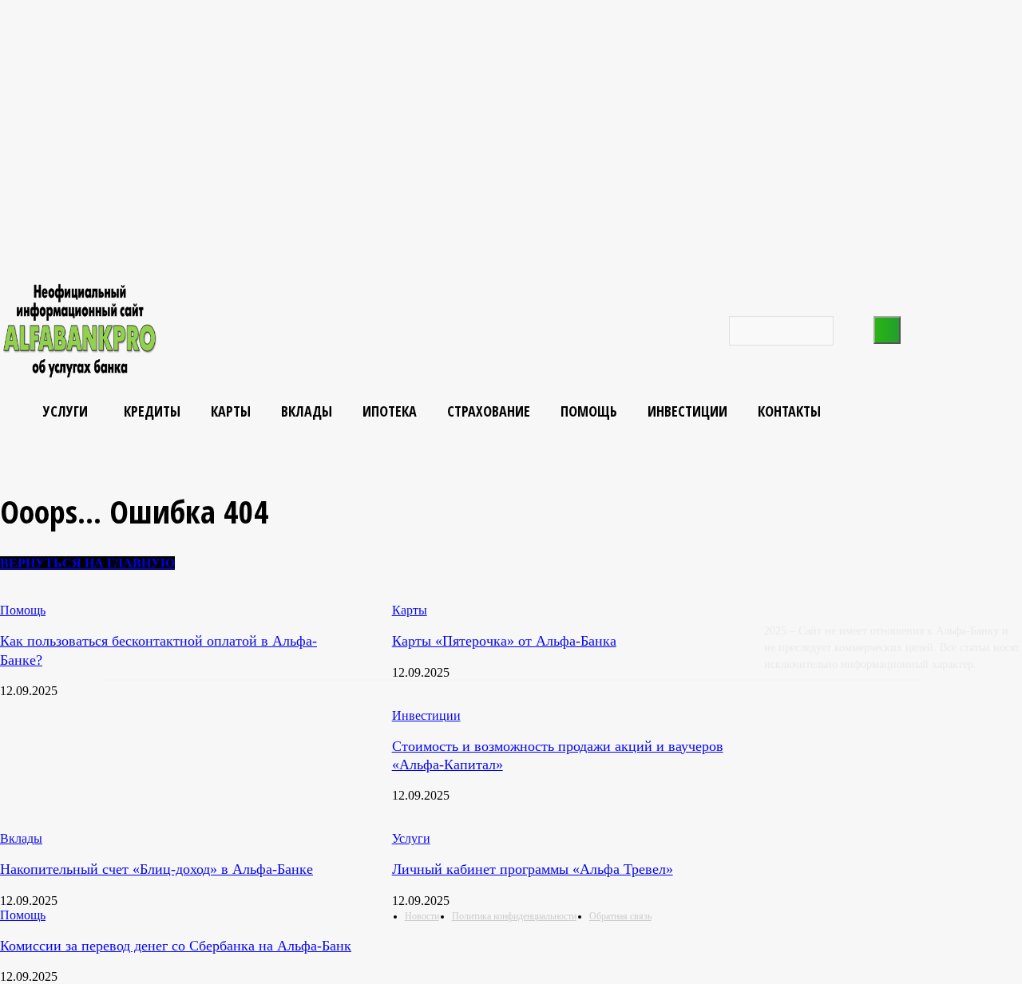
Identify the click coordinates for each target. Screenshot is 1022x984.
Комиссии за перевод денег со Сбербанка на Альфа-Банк (175, 946)
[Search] (887, 330)
